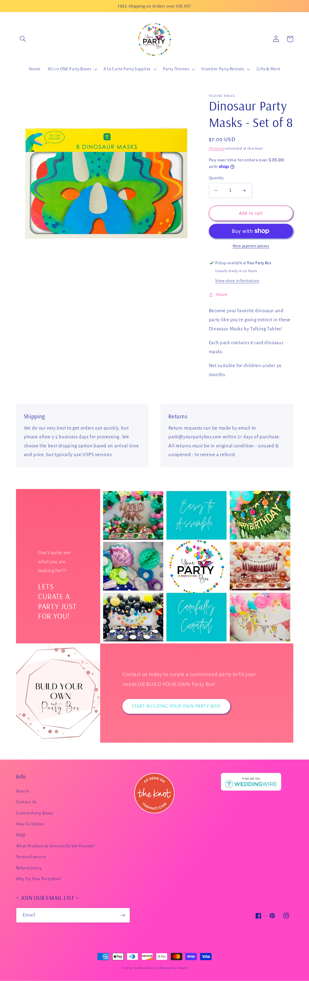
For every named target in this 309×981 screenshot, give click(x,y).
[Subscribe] (122, 915)
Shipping (216, 149)
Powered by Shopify (173, 968)
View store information (237, 280)
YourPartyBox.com (146, 968)
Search (22, 791)
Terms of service (31, 857)
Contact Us (26, 802)
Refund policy (29, 868)
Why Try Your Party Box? (38, 879)
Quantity (216, 178)
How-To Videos (30, 824)
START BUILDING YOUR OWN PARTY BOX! (176, 706)
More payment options (251, 246)
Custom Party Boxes (34, 813)
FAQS (21, 835)
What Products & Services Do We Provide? (55, 846)
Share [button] (221, 294)
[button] (23, 39)
